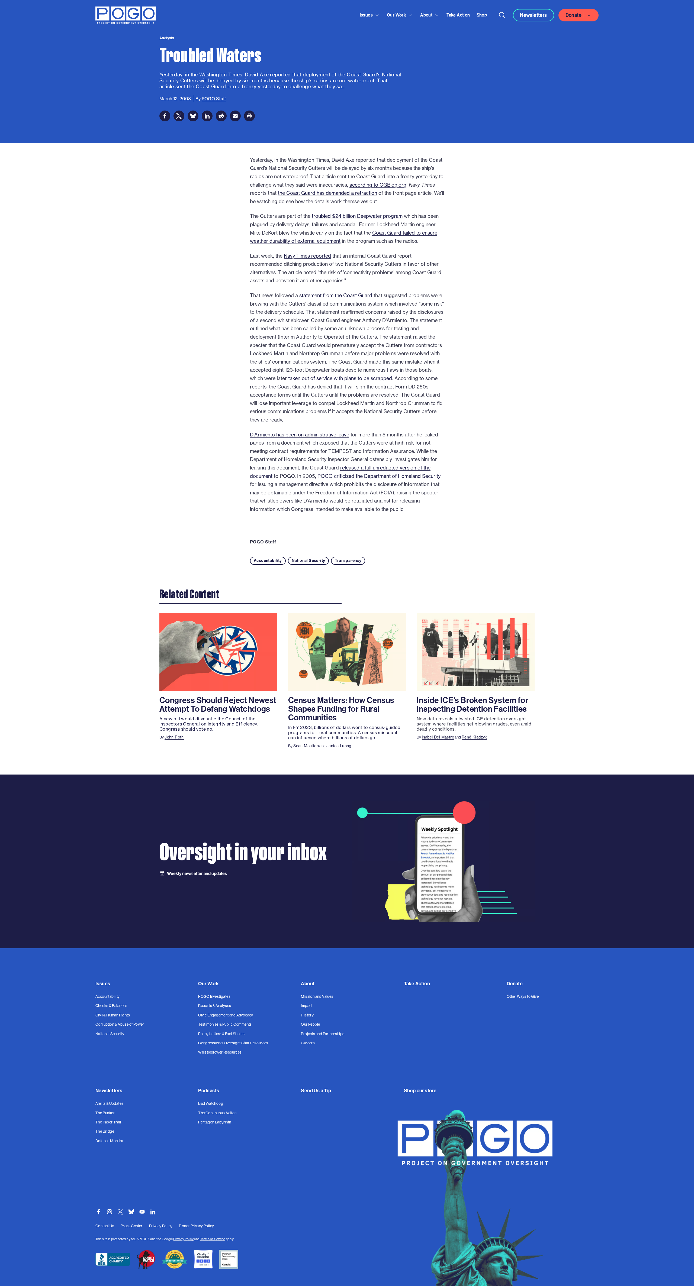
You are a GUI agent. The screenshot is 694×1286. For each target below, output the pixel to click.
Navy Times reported (307, 256)
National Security (308, 560)
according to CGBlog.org (377, 185)
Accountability (268, 560)
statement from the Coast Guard (335, 295)
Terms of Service (212, 1239)
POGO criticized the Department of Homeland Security (379, 476)
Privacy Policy (183, 1239)
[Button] (502, 15)
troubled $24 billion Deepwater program (357, 216)
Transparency (348, 560)
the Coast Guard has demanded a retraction (327, 193)
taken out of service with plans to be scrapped (340, 378)
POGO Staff (263, 542)
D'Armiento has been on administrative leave (299, 435)
